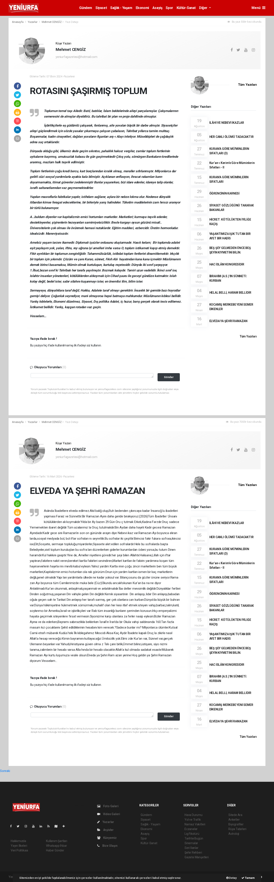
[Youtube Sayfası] (35, 826)
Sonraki (5, 771)
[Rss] (50, 826)
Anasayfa (18, 22)
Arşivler (108, 830)
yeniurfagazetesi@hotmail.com (76, 57)
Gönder (169, 377)
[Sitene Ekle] (65, 826)
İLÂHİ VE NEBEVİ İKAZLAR (226, 122)
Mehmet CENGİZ (52, 22)
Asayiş (157, 8)
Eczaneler (191, 829)
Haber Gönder (55, 850)
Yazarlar (33, 22)
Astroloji (233, 833)
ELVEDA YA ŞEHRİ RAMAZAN (228, 321)
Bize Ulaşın (110, 845)
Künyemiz (110, 837)
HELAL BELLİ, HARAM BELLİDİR (230, 292)
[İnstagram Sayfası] (28, 826)
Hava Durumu (194, 815)
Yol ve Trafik (193, 819)
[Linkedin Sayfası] (43, 826)
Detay (233, 877)
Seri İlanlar (191, 848)
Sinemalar (191, 843)
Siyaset (101, 8)
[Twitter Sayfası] (20, 826)
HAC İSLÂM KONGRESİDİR (226, 264)
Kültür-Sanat (186, 8)
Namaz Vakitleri (195, 824)
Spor (169, 8)
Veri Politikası (19, 850)
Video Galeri (111, 814)
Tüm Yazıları (247, 85)
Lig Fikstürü (192, 833)
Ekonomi (142, 8)
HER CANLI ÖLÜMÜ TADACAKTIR (231, 136)
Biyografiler (236, 824)
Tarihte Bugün (194, 838)
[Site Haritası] (58, 826)
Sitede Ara (235, 815)
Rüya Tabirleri (237, 829)
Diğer (203, 8)
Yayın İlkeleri (19, 845)
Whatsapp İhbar (56, 845)
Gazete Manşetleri (197, 857)
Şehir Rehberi (193, 852)
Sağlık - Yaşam (121, 8)
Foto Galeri (111, 806)
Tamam (249, 877)
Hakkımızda (18, 841)
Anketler (234, 819)
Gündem (85, 8)
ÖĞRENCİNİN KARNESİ (224, 193)
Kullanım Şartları (56, 841)
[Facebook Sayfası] (12, 826)
